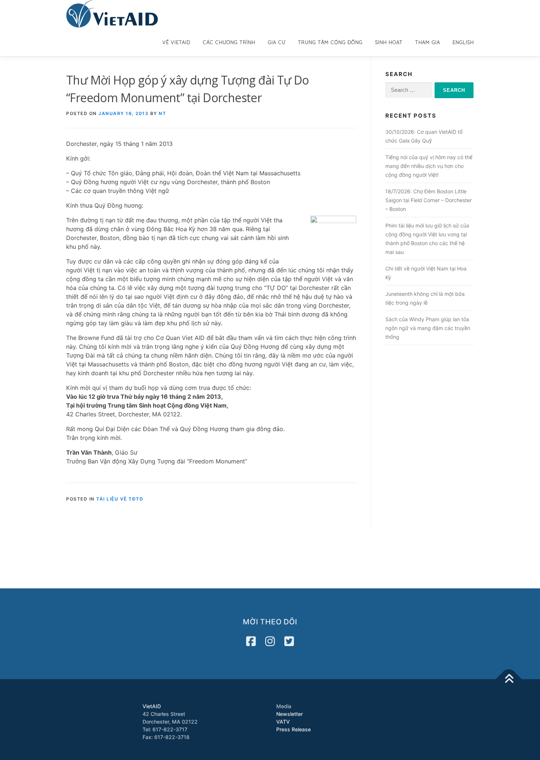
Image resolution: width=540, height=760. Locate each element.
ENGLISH (463, 42)
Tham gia (427, 42)
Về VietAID (176, 42)
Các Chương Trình (229, 42)
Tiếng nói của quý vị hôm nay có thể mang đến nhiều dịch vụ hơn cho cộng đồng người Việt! (428, 166)
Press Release (293, 729)
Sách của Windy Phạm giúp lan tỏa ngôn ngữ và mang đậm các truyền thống (427, 328)
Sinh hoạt (389, 42)
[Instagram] (270, 641)
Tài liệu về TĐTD (119, 499)
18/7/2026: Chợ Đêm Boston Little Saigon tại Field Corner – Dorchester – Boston (428, 200)
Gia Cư (276, 42)
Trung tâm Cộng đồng (330, 42)
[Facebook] (251, 641)
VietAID (152, 706)
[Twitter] (289, 641)
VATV (283, 721)
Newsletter (289, 714)
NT (162, 113)
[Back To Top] (509, 679)
